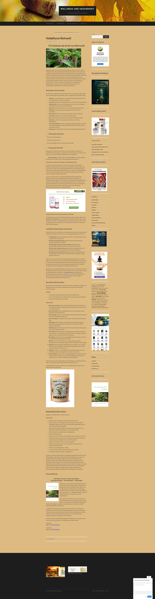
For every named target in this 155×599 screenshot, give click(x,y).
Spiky (55, 41)
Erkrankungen (102, 289)
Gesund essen (94, 293)
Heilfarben (94, 207)
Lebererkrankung (100, 299)
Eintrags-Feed (94, 363)
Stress (92, 304)
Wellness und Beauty (72, 23)
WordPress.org (95, 368)
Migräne (98, 301)
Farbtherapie (101, 291)
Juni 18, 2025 (49, 41)
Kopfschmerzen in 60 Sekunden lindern (100, 146)
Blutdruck (102, 286)
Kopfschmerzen (95, 298)
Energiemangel (96, 289)
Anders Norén (101, 590)
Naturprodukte (95, 220)
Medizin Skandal (50, 23)
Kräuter (94, 299)
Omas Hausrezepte (104, 301)
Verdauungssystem (95, 306)
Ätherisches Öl (99, 307)
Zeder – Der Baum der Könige (98, 154)
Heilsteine (94, 210)
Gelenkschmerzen (69, 272)
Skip (145, 596)
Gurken (97, 294)
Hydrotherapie (106, 296)
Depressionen (101, 288)
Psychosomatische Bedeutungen (98, 222)
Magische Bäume (95, 215)
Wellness (93, 225)
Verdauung (96, 304)
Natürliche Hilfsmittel (96, 217)
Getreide (93, 294)
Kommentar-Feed (95, 366)
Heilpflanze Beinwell (58, 38)
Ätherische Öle (105, 307)
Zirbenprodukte (60, 23)
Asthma (99, 286)
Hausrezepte (101, 294)
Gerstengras (106, 291)
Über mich (83, 23)
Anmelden (94, 360)
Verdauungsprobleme (102, 304)
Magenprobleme (105, 299)
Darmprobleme (95, 288)
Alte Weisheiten (95, 199)
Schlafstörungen (98, 302)
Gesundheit (94, 205)
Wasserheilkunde (102, 306)
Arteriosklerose (95, 286)
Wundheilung (94, 307)
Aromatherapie (95, 202)
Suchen (93, 34)
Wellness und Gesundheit (77, 9)
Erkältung (93, 291)
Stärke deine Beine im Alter (97, 149)
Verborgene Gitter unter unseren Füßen (100, 152)
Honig (103, 296)
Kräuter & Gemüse (95, 212)
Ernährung (97, 291)
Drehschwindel (105, 288)
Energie (93, 289)
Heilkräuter (93, 296)
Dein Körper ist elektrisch (97, 144)
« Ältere (50, 538)
